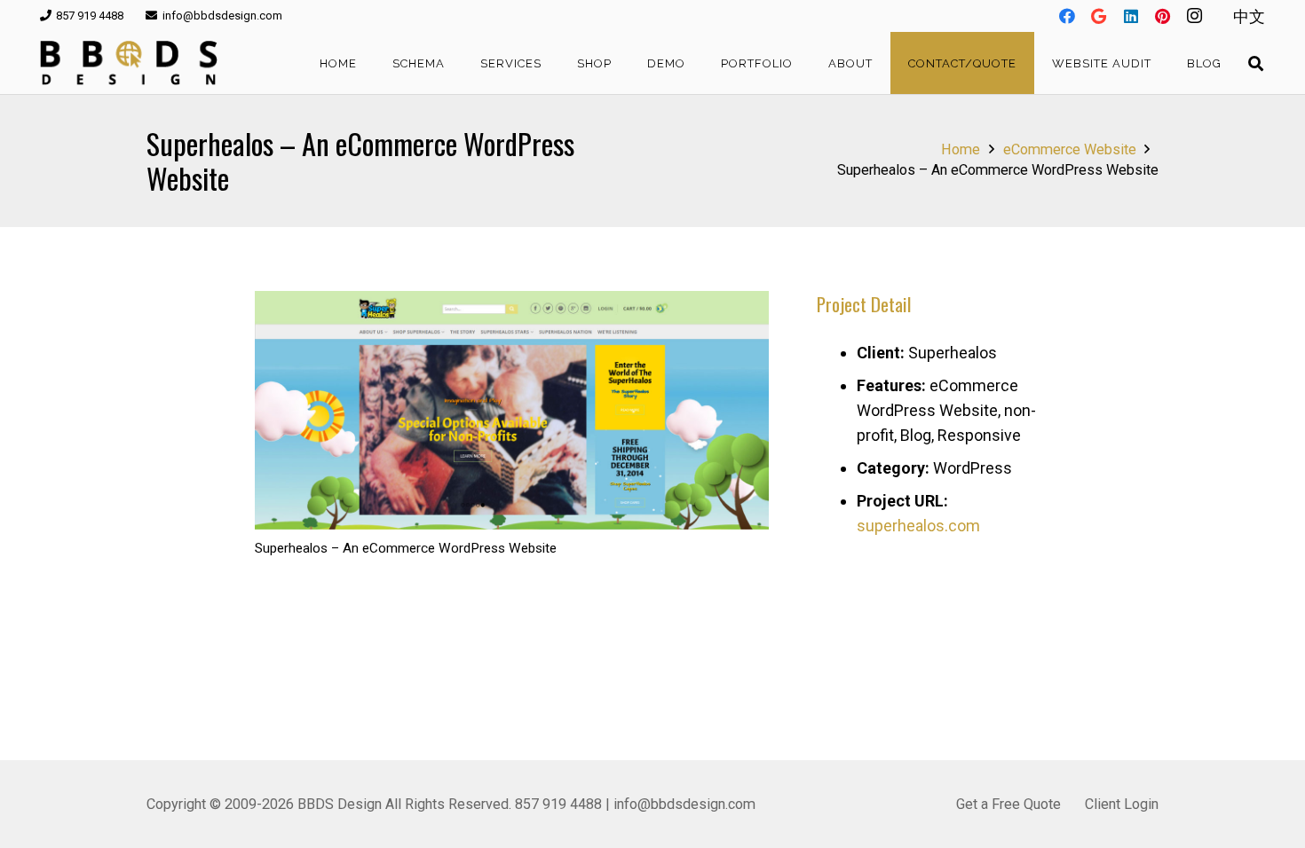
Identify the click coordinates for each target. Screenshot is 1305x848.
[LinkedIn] (1131, 16)
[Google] (1099, 16)
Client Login (1122, 804)
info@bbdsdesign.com (684, 804)
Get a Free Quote (1008, 804)
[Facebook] (1067, 16)
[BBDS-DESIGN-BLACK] (129, 63)
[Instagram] (1195, 16)
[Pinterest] (1163, 16)
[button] (455, 63)
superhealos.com (918, 525)
